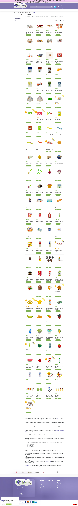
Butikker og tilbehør (48, 461)
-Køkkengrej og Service (18, 18)
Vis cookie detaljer (3, 502)
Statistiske (17, 501)
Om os (40, 483)
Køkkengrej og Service (58, 430)
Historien (41, 484)
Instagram (60, 487)
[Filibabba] (22, 472)
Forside (14, 12)
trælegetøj (57, 418)
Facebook (60, 485)
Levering (49, 484)
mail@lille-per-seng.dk (20, 491)
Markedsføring (8, 501)
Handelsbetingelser (42, 486)
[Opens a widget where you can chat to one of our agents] (75, 505)
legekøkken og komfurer (28, 465)
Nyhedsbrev (41, 487)
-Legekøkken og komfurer (18, 20)
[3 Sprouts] (17, 472)
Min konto (49, 483)
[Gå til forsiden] (20, 7)
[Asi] (44, 472)
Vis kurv (62, 5)
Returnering (49, 486)
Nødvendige (4, 501)
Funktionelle (12, 501)
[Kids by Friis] (58, 472)
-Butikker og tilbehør (18, 16)
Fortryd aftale (50, 487)
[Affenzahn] (51, 472)
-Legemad (16, 21)
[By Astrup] (29, 472)
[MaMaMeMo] (37, 472)
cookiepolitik (2, 500)
